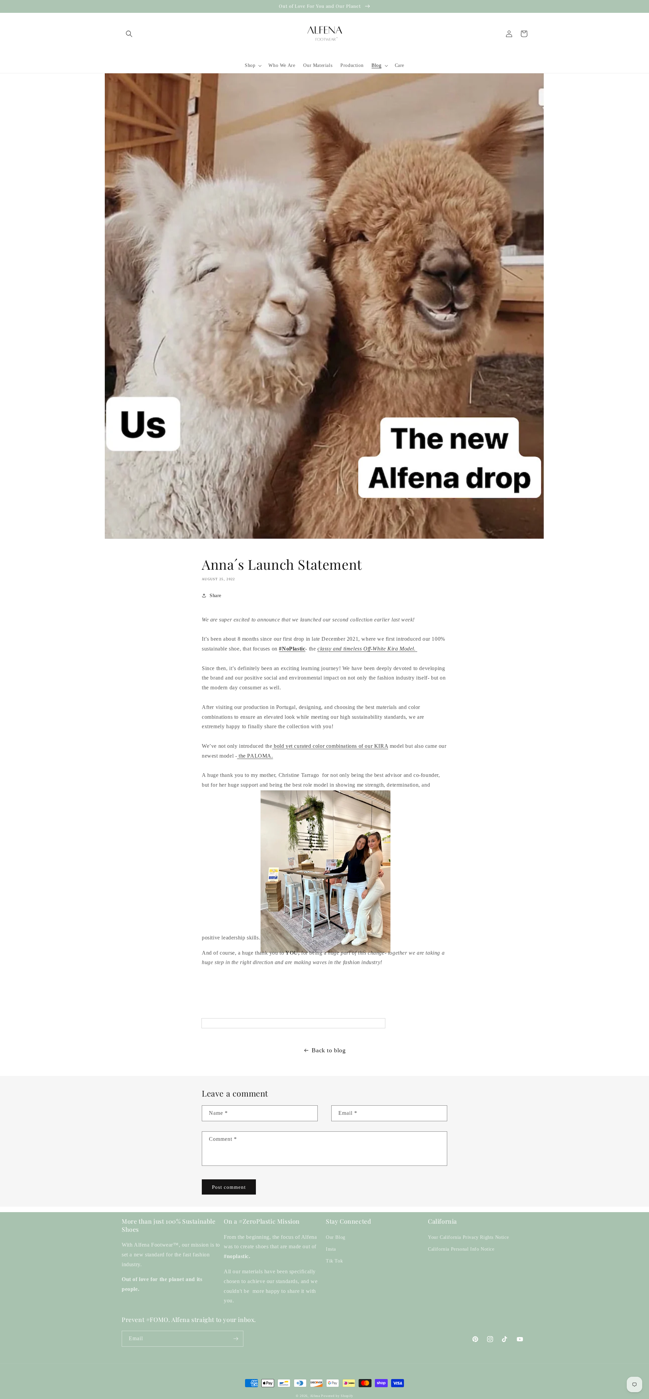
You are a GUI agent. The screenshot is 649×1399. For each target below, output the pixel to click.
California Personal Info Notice (461, 1249)
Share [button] (215, 595)
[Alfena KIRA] (416, 649)
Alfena (315, 1396)
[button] (129, 33)
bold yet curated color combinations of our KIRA (330, 746)
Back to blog (328, 1050)
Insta (331, 1249)
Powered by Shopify (337, 1396)
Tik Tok (334, 1260)
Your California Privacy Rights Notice (468, 1237)
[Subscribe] (235, 1339)
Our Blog (335, 1237)
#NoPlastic (292, 649)
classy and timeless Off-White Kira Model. (366, 649)
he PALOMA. (256, 756)
